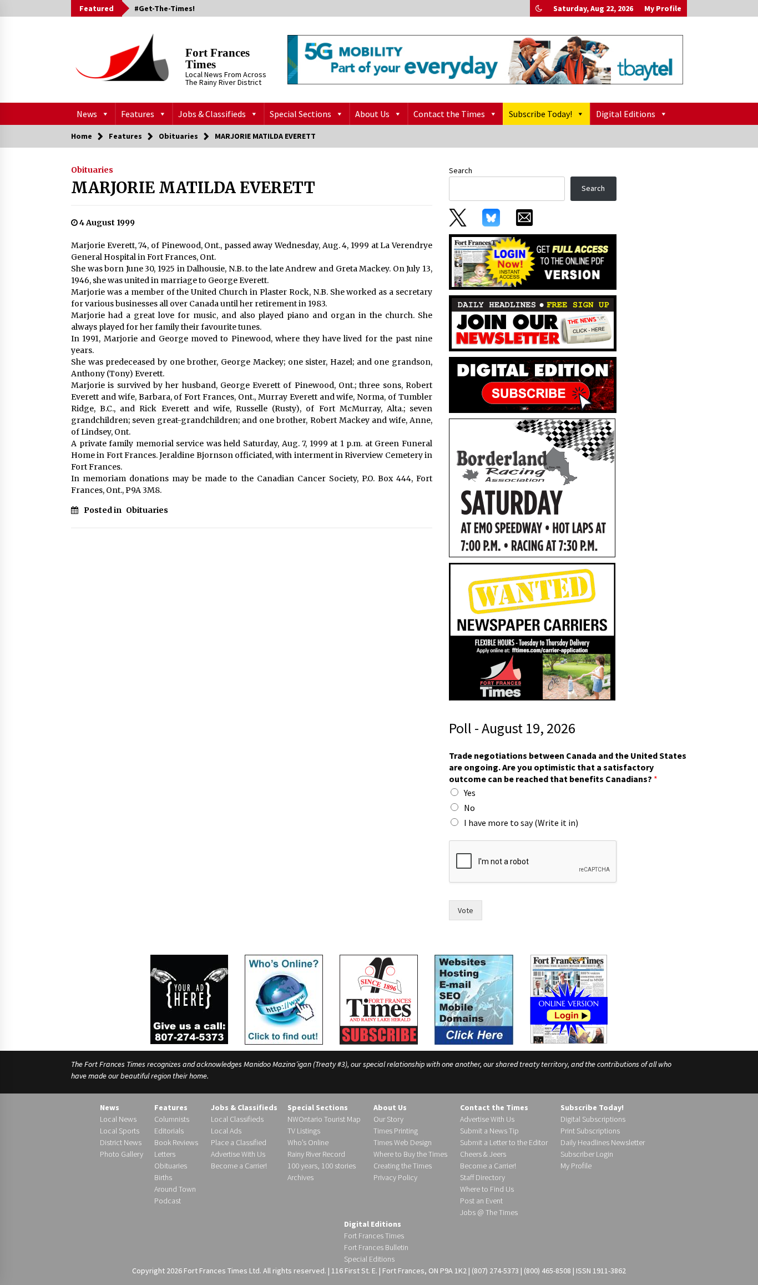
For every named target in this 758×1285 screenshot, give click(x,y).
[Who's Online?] (284, 999)
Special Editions (369, 1259)
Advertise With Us (238, 1154)
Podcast (167, 1201)
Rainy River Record (316, 1154)
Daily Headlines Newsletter (602, 1142)
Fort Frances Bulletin (376, 1247)
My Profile (662, 8)
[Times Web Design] (473, 999)
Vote (465, 910)
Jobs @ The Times (489, 1212)
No (469, 807)
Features (137, 113)
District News (121, 1142)
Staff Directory (482, 1177)
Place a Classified (238, 1142)
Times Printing (395, 1131)
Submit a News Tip (489, 1131)
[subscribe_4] (532, 322)
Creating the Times (402, 1166)
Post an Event (481, 1201)
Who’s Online (308, 1142)
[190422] (532, 487)
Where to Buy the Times (410, 1154)
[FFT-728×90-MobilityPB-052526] (485, 59)
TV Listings (303, 1131)
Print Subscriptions (590, 1131)
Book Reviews (176, 1142)
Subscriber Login (586, 1154)
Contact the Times (449, 113)
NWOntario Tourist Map (324, 1119)
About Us (372, 113)
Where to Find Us (487, 1189)
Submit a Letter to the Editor (504, 1142)
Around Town (175, 1189)
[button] (538, 8)
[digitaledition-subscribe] (532, 384)
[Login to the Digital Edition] (569, 998)
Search (460, 170)
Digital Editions (625, 113)
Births (163, 1177)
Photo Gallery (121, 1154)
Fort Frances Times (217, 58)
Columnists (171, 1119)
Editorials (169, 1131)
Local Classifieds (237, 1119)
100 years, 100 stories (321, 1166)
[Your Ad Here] (189, 999)
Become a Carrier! (239, 1166)
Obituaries (92, 170)
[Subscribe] (379, 1000)
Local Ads (226, 1131)
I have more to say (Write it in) (521, 822)
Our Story (388, 1119)
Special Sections (300, 113)
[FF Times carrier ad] (532, 631)
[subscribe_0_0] (532, 261)
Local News (118, 1119)
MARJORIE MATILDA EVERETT (193, 188)
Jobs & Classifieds (212, 113)
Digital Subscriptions (592, 1119)
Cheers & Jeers (483, 1154)
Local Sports (119, 1131)
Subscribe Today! (540, 113)
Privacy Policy (395, 1177)
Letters (164, 1154)
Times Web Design (402, 1142)
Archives (300, 1177)
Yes (470, 792)
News (87, 113)
